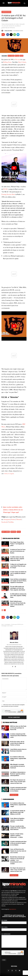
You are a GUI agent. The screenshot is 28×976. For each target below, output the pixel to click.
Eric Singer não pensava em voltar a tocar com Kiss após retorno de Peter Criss (17, 781)
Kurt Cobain (11, 55)
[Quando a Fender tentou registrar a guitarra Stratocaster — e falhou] (5, 835)
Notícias (4, 590)
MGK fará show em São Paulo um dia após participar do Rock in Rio (18, 727)
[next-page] (5, 610)
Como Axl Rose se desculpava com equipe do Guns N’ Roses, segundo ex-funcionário (18, 580)
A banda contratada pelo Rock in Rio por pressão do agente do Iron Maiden (18, 789)
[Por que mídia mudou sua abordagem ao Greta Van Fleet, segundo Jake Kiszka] (5, 588)
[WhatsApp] (14, 34)
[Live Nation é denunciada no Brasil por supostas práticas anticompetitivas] (5, 774)
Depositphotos (12, 909)
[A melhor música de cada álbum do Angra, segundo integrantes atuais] (5, 558)
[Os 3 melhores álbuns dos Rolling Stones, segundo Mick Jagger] (5, 758)
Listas (3, 560)
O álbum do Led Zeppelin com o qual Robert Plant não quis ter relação (18, 566)
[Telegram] (18, 34)
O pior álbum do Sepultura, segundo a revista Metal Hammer (17, 820)
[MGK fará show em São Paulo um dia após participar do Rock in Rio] (5, 728)
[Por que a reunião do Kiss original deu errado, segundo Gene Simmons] (5, 828)
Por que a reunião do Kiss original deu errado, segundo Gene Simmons (18, 827)
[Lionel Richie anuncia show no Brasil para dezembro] (5, 751)
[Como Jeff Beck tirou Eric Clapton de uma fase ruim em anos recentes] (5, 851)
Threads (18, 519)
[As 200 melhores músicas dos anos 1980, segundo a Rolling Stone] (5, 595)
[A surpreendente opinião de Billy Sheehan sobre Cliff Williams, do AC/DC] (5, 812)
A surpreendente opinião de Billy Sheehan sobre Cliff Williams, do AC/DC (17, 812)
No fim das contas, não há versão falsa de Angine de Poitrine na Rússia (17, 743)
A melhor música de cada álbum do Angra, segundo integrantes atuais (17, 558)
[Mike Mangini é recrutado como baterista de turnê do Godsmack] (5, 766)
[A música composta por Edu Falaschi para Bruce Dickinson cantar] (5, 735)
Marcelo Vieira (8, 30)
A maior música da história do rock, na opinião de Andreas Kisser (18, 573)
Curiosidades (6, 12)
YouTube (11, 522)
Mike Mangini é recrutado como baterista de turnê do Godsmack (17, 766)
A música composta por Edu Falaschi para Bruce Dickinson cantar (18, 735)
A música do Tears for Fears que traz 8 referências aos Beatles (17, 551)
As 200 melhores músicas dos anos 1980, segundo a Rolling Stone (18, 595)
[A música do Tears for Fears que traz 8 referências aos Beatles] (5, 551)
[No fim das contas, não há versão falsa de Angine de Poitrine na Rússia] (5, 743)
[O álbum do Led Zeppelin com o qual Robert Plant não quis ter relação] (5, 566)
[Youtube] (19, 970)
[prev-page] (2, 610)
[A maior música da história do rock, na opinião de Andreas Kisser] (5, 573)
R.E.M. (21, 55)
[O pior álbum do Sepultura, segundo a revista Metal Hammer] (5, 820)
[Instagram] (15, 666)
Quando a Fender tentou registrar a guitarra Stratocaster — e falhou (16, 835)
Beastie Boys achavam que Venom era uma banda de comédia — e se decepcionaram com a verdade (17, 860)
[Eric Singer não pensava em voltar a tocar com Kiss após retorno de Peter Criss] (5, 781)
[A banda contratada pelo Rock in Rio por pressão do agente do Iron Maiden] (5, 789)
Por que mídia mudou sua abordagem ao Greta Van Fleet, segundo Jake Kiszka (17, 588)
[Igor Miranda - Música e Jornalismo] (14, 3)
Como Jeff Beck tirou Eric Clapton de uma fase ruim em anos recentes (18, 851)
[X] (11, 34)
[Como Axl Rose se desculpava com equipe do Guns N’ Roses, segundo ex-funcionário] (5, 581)
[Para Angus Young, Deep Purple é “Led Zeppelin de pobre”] (5, 544)
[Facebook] (7, 34)
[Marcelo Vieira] (2, 30)
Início (2, 624)
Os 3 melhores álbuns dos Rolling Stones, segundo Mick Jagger (18, 758)
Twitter (13, 519)
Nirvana (17, 55)
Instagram (7, 519)
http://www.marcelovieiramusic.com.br (14, 644)
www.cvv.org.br (9, 473)
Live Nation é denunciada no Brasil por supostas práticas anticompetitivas (17, 774)
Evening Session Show (8, 194)
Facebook (4, 522)
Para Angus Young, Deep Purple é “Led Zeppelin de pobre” (17, 543)
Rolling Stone (7, 62)
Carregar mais (13, 794)
